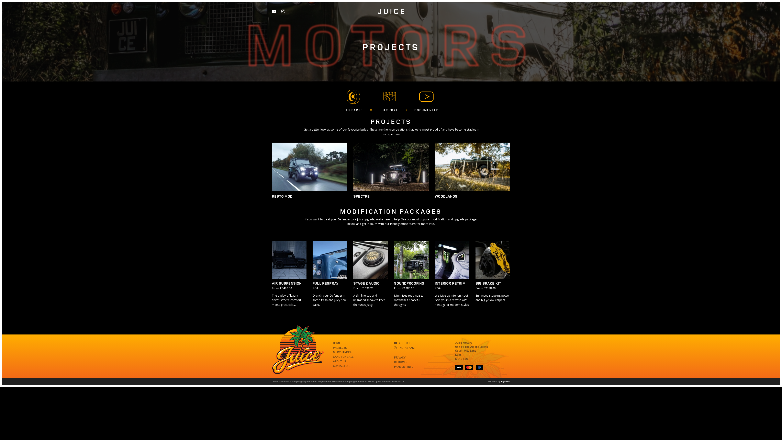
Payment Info (403, 366)
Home (337, 343)
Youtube (405, 343)
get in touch (370, 224)
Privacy (400, 357)
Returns (400, 362)
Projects (340, 348)
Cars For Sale (343, 357)
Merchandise (342, 352)
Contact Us (341, 366)
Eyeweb (505, 381)
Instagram (407, 348)
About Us (339, 361)
